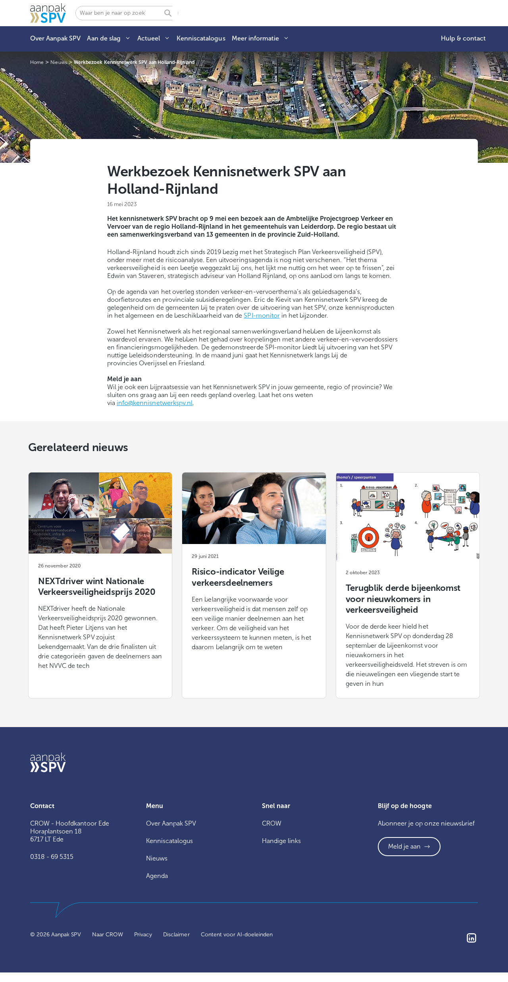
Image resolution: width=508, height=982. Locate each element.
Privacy (143, 934)
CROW (271, 823)
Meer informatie (255, 38)
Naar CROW (107, 934)
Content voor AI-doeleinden (237, 934)
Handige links (281, 841)
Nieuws (156, 858)
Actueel (148, 38)
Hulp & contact (463, 38)
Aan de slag (103, 38)
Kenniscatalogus (201, 38)
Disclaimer (176, 934)
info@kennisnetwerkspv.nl (154, 403)
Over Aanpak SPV (55, 38)
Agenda (157, 876)
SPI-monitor (261, 315)
